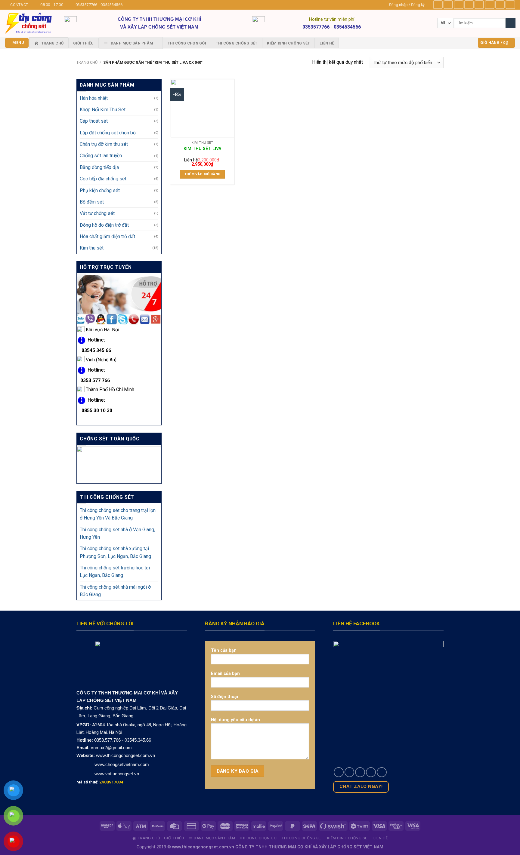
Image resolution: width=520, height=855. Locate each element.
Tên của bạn (224, 650)
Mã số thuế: (99, 782)
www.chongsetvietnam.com (121, 764)
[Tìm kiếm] (510, 23)
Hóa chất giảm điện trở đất (107, 236)
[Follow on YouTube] (510, 4)
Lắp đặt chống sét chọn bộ (108, 133)
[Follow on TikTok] (458, 4)
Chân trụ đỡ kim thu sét (104, 144)
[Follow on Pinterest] (500, 4)
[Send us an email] (489, 4)
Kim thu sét (92, 248)
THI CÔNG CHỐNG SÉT (237, 43)
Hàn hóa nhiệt (94, 98)
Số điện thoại (224, 696)
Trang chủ (87, 62)
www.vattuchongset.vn (116, 773)
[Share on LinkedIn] (382, 772)
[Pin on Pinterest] (371, 772)
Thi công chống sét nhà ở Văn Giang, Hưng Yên (117, 533)
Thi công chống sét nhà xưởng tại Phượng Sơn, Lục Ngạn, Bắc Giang (115, 552)
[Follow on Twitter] (479, 4)
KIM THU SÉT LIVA (202, 148)
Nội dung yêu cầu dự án (235, 719)
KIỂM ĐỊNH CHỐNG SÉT (288, 43)
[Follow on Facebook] (438, 4)
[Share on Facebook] (339, 772)
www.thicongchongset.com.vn (125, 755)
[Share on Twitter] (349, 772)
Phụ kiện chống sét (100, 190)
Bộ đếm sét (92, 202)
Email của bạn (225, 673)
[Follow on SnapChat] (469, 4)
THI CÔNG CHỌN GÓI (187, 43)
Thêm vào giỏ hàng (202, 174)
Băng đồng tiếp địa (99, 167)
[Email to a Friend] (360, 772)
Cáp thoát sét (94, 121)
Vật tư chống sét (97, 213)
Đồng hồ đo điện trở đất (104, 225)
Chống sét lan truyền (101, 156)
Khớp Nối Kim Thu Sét (102, 109)
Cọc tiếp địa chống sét (103, 179)
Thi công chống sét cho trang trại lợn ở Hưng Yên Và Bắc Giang (118, 514)
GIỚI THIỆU (83, 43)
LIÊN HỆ (327, 43)
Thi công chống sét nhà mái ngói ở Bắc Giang (115, 590)
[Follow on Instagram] (448, 4)
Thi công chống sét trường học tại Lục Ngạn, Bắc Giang (115, 571)
